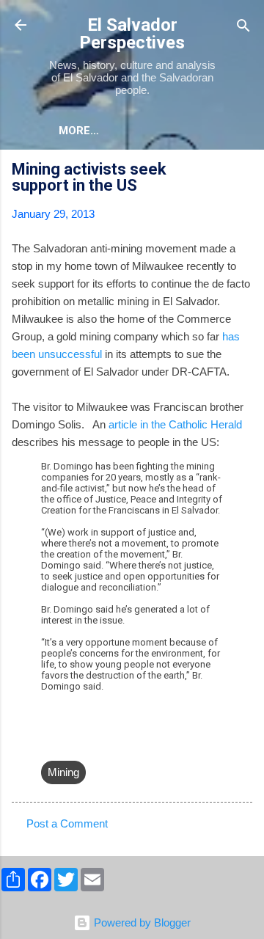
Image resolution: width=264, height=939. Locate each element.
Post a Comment (67, 823)
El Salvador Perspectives (132, 34)
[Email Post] (50, 743)
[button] (243, 171)
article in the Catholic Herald (174, 424)
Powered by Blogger (141, 922)
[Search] (243, 26)
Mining (63, 772)
